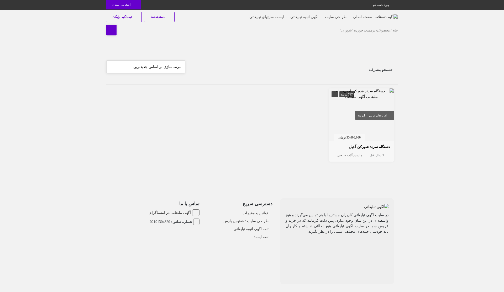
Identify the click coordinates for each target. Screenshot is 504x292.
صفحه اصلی (362, 17)
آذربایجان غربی (378, 115)
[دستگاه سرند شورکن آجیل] (361, 93)
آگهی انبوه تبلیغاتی (304, 17)
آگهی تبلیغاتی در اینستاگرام (170, 213)
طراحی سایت (335, 17)
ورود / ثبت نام (381, 4)
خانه (395, 30)
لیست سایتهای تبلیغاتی (266, 17)
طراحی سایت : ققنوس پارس (246, 221)
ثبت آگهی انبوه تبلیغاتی (251, 229)
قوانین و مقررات (256, 213)
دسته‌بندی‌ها (158, 16)
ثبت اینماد (261, 237)
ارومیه (361, 115)
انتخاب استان (122, 5)
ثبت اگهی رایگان (123, 16)
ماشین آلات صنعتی (349, 155)
